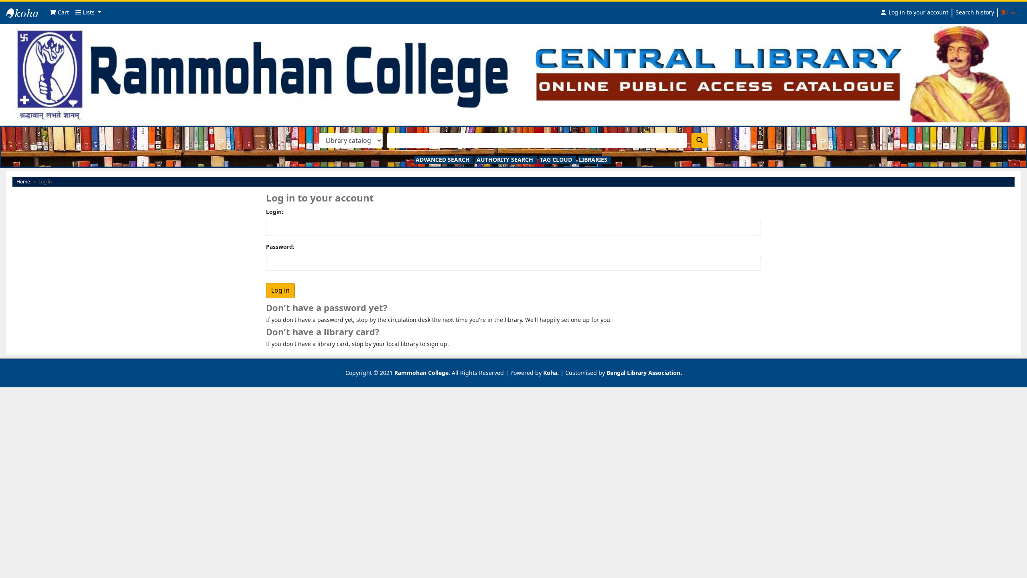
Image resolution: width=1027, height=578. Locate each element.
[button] (59, 13)
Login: (274, 212)
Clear (1011, 12)
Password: (280, 247)
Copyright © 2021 (397, 373)
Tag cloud (556, 160)
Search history (975, 12)
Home (23, 181)
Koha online (26, 20)
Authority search (505, 160)
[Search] (699, 140)
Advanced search (443, 160)
